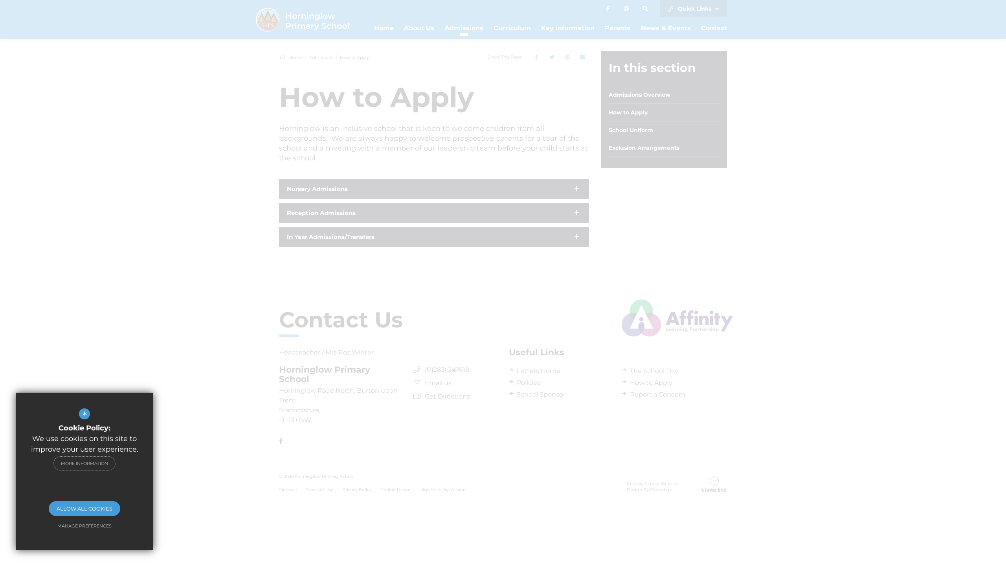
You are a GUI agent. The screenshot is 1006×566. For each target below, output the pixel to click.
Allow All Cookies (84, 508)
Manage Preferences (84, 526)
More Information (84, 463)
